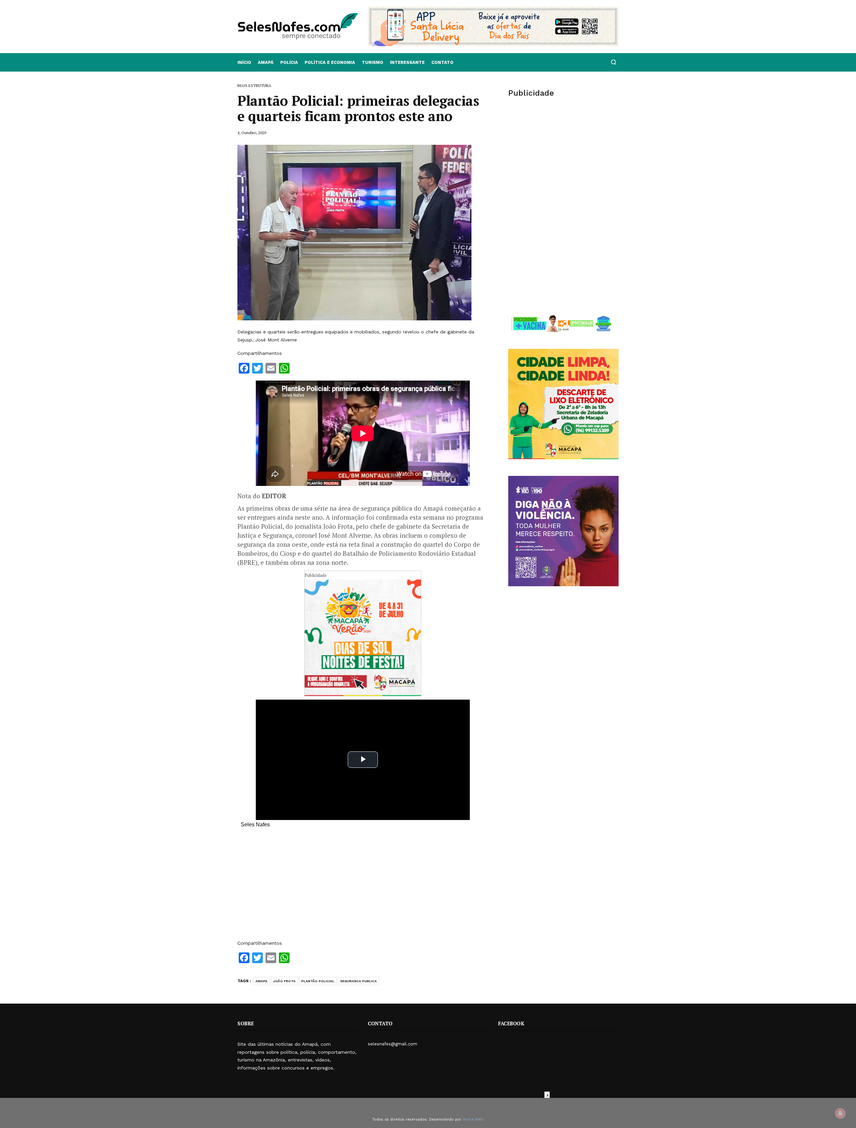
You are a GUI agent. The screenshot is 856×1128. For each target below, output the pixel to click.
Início (244, 62)
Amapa (261, 981)
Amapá (266, 62)
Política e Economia (330, 62)
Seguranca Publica (358, 981)
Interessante (407, 62)
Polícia (289, 62)
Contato (442, 62)
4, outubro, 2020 (251, 132)
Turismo (372, 62)
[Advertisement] (362, 887)
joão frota (284, 981)
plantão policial (317, 981)
